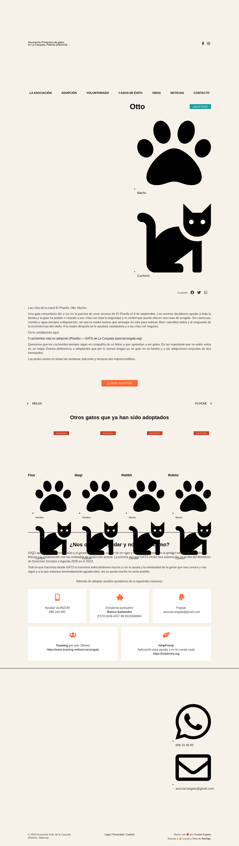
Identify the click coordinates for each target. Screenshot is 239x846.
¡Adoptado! (200, 106)
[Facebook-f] (203, 43)
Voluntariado (97, 92)
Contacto (201, 92)
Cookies (130, 834)
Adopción (69, 92)
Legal (107, 834)
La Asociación (41, 92)
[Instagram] (208, 43)
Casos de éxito (130, 92)
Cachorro (143, 275)
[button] (192, 292)
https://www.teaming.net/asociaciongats (73, 649)
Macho (141, 192)
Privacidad (118, 834)
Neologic (206, 838)
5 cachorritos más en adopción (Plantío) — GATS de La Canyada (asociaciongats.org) (85, 338)
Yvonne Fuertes (202, 834)
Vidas (156, 92)
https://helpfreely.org (166, 653)
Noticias (177, 92)
